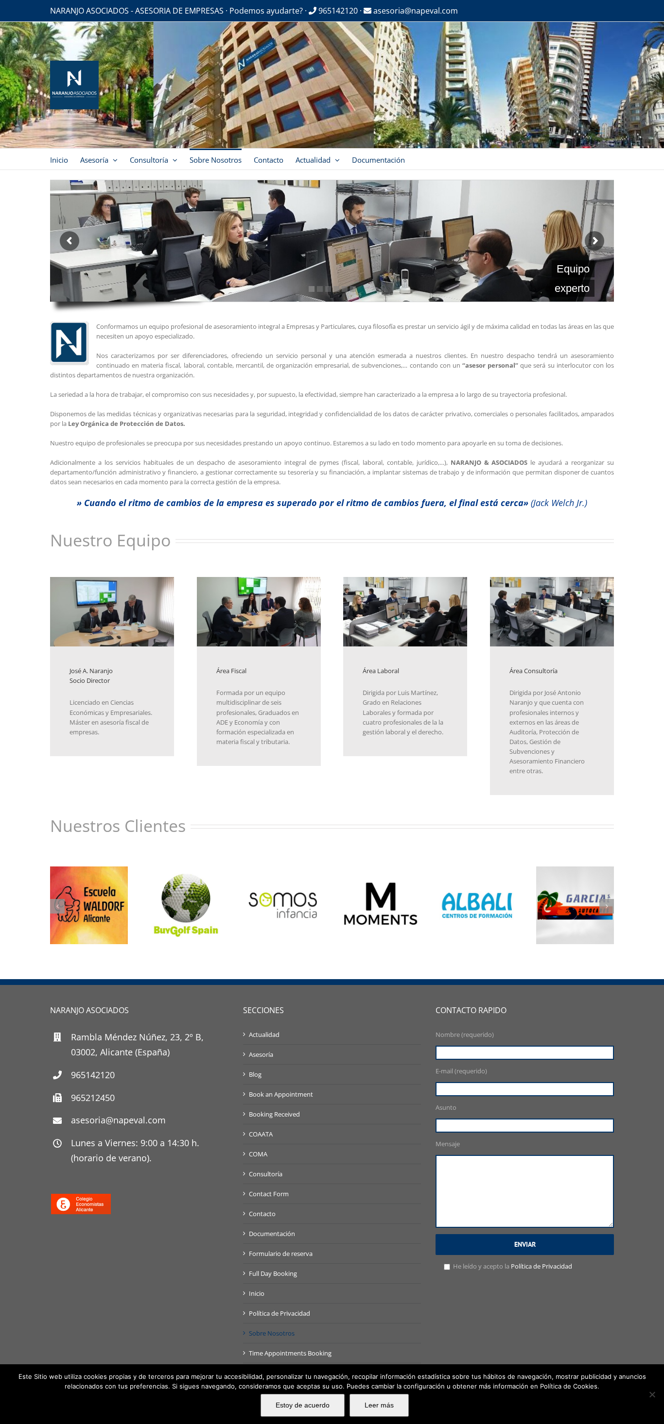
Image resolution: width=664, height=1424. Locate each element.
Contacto (262, 1213)
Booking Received (274, 1114)
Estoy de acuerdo (303, 1405)
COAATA (261, 1134)
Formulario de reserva (281, 1253)
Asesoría (261, 1054)
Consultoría (265, 1174)
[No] (652, 1394)
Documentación (272, 1233)
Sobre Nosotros (272, 1333)
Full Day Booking (273, 1273)
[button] (57, 906)
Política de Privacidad (279, 1313)
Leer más (379, 1405)
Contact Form (269, 1193)
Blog (255, 1074)
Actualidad (264, 1034)
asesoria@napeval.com (414, 10)
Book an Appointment (281, 1094)
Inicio (256, 1293)
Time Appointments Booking (290, 1353)
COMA (258, 1154)
